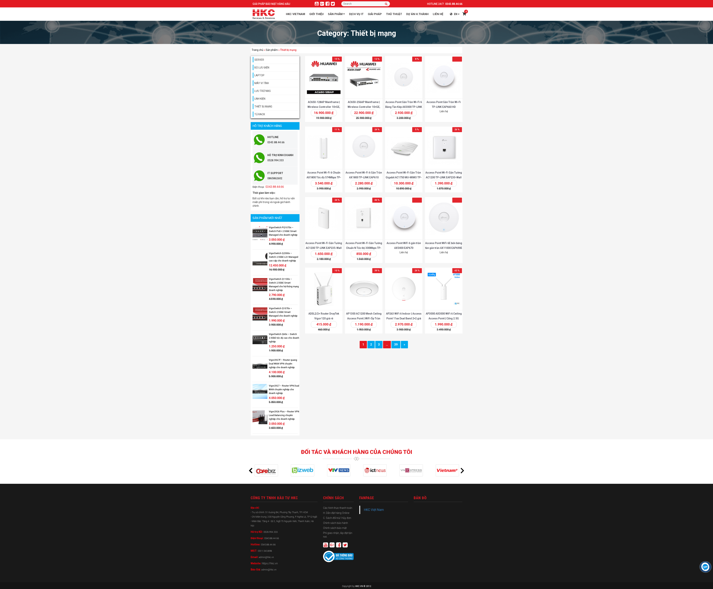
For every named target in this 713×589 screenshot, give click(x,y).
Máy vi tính (261, 83)
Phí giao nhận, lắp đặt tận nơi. (337, 534)
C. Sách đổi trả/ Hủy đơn (337, 517)
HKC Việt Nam (374, 510)
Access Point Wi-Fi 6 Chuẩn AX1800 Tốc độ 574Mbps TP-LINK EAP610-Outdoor (323, 177)
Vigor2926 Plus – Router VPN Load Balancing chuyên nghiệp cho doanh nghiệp (284, 415)
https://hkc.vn (270, 563)
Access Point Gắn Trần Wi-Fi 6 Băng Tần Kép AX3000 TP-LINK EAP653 (403, 107)
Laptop (259, 75)
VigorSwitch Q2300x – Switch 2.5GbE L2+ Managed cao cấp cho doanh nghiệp (283, 257)
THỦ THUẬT (394, 14)
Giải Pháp (375, 14)
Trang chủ (257, 49)
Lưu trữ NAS (262, 90)
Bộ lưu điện (261, 67)
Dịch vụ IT (356, 14)
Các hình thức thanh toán (337, 507)
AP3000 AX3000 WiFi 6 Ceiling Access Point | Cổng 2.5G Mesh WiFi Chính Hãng (444, 318)
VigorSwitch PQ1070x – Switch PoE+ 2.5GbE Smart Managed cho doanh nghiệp (283, 231)
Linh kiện (259, 98)
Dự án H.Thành (417, 14)
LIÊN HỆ (438, 14)
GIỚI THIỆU (316, 14)
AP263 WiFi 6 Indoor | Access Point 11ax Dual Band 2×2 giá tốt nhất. (403, 318)
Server (259, 59)
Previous (250, 470)
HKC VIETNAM (295, 14)
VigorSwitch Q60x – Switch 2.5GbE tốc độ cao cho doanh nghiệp (284, 338)
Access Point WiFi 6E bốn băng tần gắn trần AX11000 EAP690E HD (443, 248)
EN (455, 14)
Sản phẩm (335, 14)
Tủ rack (259, 114)
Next (462, 470)
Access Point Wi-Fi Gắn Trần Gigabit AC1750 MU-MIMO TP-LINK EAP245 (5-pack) (404, 177)
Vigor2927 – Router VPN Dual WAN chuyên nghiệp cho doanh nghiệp (284, 390)
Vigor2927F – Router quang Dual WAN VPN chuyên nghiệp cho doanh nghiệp (283, 364)
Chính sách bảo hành (335, 522)
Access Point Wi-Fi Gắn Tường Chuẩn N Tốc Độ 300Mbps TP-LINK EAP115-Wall (363, 248)
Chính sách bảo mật (335, 527)
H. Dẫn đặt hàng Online (336, 512)
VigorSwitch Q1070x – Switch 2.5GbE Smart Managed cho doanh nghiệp (283, 312)
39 (395, 344)
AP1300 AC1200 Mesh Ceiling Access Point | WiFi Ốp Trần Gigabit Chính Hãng (363, 318)
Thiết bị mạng (263, 106)
